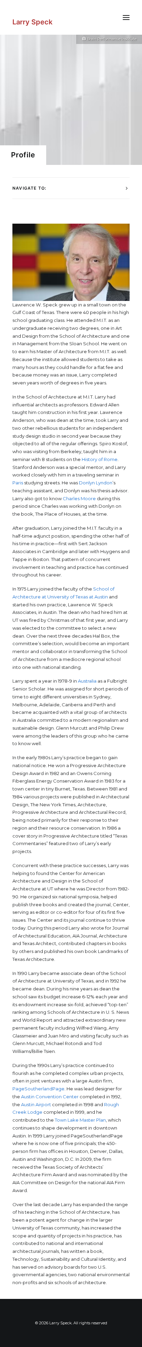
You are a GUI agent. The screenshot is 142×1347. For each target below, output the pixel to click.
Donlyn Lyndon (95, 482)
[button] (126, 17)
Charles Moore (79, 498)
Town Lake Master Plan (80, 1120)
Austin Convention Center (50, 1096)
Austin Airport (36, 1104)
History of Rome (100, 459)
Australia (87, 681)
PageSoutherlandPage (38, 1088)
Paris (17, 482)
